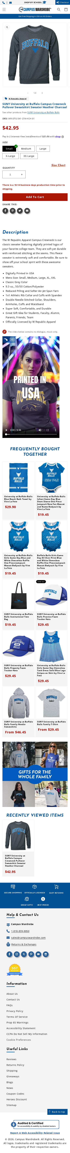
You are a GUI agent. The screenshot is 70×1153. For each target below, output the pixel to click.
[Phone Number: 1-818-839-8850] (4, 2)
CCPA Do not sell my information (27, 1033)
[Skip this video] (5, 339)
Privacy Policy (15, 1011)
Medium (26, 148)
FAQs (10, 1005)
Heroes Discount (17, 1099)
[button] (4, 9)
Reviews (11, 1059)
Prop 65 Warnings (17, 1022)
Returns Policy (15, 1064)
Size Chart (58, 165)
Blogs (10, 1082)
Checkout (64, 2)
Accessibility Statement (21, 1028)
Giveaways (13, 1076)
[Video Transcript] (12, 339)
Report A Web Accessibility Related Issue (35, 1132)
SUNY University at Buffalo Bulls (43, 112)
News (10, 1088)
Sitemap (12, 1105)
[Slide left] (27, 93)
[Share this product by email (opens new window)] (27, 211)
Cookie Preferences (19, 1039)
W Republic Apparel (18, 98)
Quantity (8, 168)
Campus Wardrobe (26, 1139)
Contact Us (13, 999)
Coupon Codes (15, 1093)
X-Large (10, 156)
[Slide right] (42, 93)
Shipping (12, 1070)
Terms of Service (17, 1016)
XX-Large (29, 156)
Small (9, 148)
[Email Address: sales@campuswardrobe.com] (11, 2)
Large (43, 148)
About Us (12, 993)
